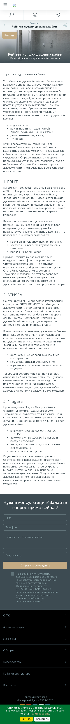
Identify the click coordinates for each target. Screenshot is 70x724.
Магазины (9, 638)
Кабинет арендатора (16, 673)
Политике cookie (39, 713)
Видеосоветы (12, 662)
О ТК (6, 615)
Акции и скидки (13, 627)
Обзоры (8, 650)
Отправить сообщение (35, 565)
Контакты (9, 685)
